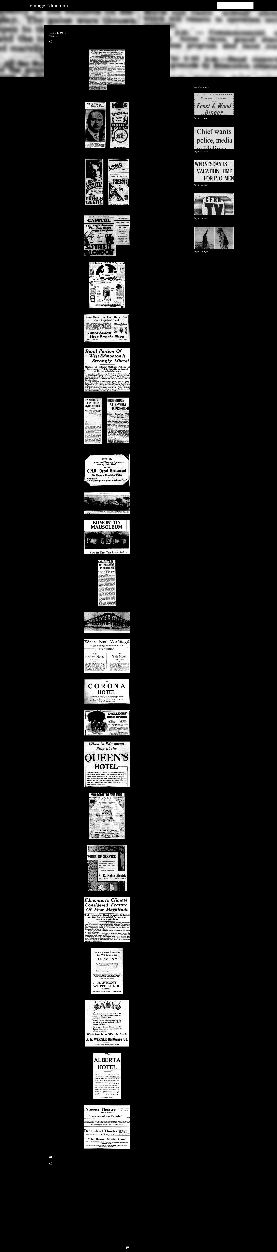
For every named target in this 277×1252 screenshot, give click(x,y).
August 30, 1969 (201, 251)
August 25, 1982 (201, 151)
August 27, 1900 (201, 118)
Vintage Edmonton (48, 5)
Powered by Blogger (140, 1248)
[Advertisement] (107, 1219)
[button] (50, 42)
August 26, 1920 (201, 185)
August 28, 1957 (201, 218)
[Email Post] (50, 1158)
